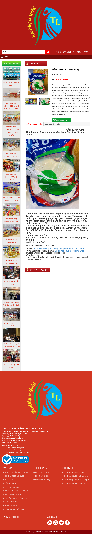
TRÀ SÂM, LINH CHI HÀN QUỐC (16, 498)
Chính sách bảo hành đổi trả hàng (76, 476)
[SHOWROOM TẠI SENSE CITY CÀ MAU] (11, 144)
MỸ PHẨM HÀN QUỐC (12, 506)
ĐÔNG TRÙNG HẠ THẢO (13, 495)
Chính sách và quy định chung (74, 472)
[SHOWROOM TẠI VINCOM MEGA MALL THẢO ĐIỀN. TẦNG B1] (11, 94)
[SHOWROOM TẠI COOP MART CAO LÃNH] (11, 189)
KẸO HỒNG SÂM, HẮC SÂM (14, 509)
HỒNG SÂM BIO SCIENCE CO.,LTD (16, 491)
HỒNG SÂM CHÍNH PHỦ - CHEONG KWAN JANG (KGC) (18, 472)
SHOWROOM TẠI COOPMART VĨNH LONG (11, 177)
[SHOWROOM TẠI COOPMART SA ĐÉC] (11, 209)
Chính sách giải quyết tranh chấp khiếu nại (77, 480)
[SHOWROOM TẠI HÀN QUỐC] (11, 272)
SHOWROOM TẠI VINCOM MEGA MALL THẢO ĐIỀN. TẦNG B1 (11, 106)
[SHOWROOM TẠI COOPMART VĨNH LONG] (11, 165)
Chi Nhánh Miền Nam (41, 472)
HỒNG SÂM (9, 480)
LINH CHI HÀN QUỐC (12, 487)
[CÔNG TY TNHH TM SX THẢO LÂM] (11, 73)
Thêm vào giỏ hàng (62, 120)
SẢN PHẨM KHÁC (11, 502)
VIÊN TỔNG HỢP (10, 483)
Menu (6, 57)
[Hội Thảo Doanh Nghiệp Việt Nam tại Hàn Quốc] (11, 293)
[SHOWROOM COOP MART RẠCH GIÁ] (11, 251)
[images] (49, 522)
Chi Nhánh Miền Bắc (41, 476)
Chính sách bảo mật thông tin (74, 483)
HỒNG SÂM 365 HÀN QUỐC (14, 476)
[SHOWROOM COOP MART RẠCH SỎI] (11, 230)
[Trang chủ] (46, 400)
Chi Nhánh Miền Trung (42, 480)
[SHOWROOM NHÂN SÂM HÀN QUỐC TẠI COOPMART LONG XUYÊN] (11, 118)
